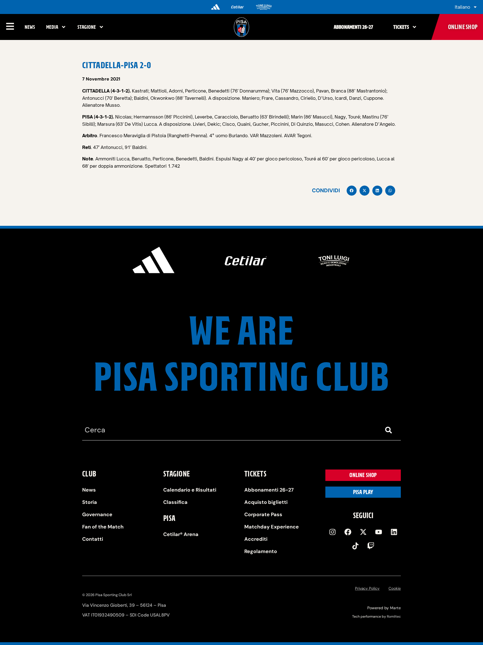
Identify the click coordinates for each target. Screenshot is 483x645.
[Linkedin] (394, 532)
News (30, 27)
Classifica (175, 502)
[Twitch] (371, 546)
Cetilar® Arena (180, 534)
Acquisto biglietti (266, 502)
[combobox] (230, 430)
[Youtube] (378, 532)
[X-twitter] (363, 532)
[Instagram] (332, 532)
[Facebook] (348, 532)
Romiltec (394, 616)
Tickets (401, 27)
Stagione (86, 27)
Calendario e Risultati (189, 490)
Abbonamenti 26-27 (353, 27)
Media (52, 27)
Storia (89, 502)
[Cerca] (389, 430)
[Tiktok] (356, 546)
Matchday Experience (271, 526)
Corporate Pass (263, 514)
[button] (352, 191)
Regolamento (260, 551)
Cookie (395, 588)
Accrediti (255, 539)
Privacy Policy (367, 588)
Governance (97, 514)
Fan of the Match (103, 526)
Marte (395, 607)
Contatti (92, 539)
